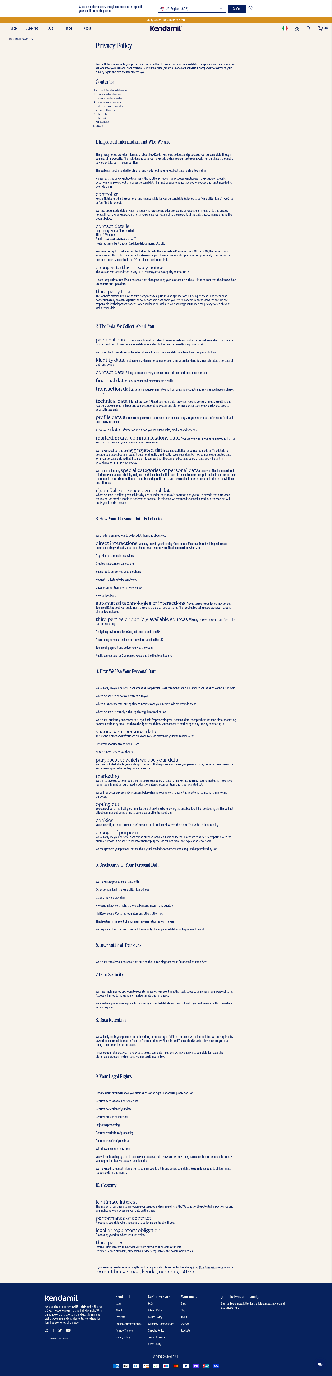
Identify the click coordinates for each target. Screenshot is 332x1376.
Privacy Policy (123, 1337)
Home (11, 39)
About (87, 28)
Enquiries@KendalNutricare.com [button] (118, 239)
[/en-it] (166, 28)
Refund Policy (155, 1317)
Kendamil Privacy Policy (24, 39)
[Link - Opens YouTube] (68, 1330)
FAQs (151, 1304)
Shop (13, 28)
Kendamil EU (169, 1357)
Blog (69, 28)
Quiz (50, 28)
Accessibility (154, 1344)
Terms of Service (124, 1331)
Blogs (184, 1310)
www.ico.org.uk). (151, 255)
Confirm (237, 9)
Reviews (185, 1324)
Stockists (120, 1317)
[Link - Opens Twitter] (60, 1330)
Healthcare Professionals (129, 1324)
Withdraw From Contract (161, 1324)
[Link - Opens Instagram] (46, 1330)
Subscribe (32, 28)
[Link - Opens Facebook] (53, 1330)
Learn (118, 1304)
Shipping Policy (156, 1331)
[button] (192, 9)
